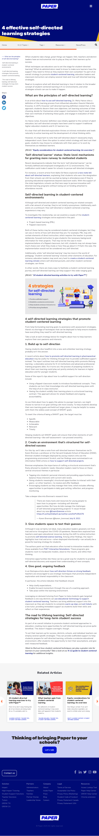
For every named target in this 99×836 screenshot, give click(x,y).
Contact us (9, 773)
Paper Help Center (88, 791)
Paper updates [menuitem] (45, 49)
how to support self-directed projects (67, 461)
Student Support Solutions (13, 794)
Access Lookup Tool (89, 787)
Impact (4, 787)
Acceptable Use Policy (66, 791)
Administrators (32, 787)
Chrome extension (88, 797)
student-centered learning (62, 74)
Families (29, 794)
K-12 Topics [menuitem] (22, 45)
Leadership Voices (33, 800)
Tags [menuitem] (41, 45)
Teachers (30, 791)
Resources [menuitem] (60, 45)
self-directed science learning (49, 536)
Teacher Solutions (9, 797)
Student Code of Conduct (67, 797)
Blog (45, 797)
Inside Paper (48, 791)
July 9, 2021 (75, 518)
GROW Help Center (89, 794)
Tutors (4, 800)
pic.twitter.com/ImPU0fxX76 (71, 514)
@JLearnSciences (57, 511)
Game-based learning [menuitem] (26, 49)
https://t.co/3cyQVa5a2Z (47, 514)
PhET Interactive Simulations (57, 549)
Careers (46, 800)
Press (45, 794)
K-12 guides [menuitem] (61, 49)
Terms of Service (64, 787)
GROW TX (6, 803)
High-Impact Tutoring (10, 791)
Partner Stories (32, 797)
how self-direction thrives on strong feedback (70, 571)
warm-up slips (71, 604)
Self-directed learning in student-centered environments (10, 65)
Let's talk (49, 750)
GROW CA (6, 806)
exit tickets (87, 604)
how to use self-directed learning (56, 100)
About (45, 787)
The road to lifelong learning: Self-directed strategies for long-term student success (10, 83)
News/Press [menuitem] (80, 45)
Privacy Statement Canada (67, 800)
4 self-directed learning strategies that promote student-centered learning (11, 73)
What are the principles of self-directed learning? (11, 58)
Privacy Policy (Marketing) (67, 794)
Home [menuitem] (4, 45)
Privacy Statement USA (66, 803)
